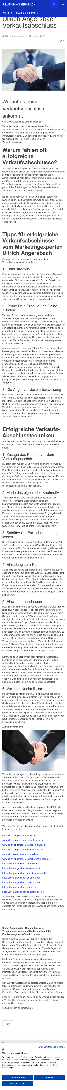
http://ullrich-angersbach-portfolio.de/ (20, 863)
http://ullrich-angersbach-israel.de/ (19, 887)
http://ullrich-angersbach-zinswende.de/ (21, 868)
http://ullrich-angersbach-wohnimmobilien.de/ (24, 872)
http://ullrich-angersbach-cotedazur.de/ (21, 882)
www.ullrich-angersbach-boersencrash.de (22, 849)
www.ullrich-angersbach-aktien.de (19, 835)
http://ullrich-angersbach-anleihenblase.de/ (23, 891)
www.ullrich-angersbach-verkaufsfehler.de (22, 840)
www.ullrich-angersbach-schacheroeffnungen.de (26, 858)
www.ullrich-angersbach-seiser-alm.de (21, 854)
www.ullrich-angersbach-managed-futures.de (24, 844)
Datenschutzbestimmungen (51, 1046)
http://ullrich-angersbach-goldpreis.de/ (21, 877)
